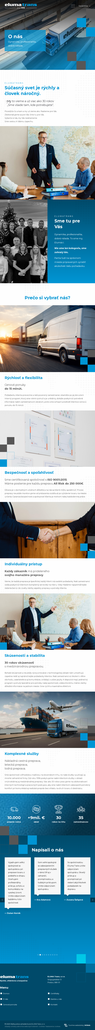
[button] (38, 954)
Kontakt (53, 1005)
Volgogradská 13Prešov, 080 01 (56, 980)
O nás (5, 999)
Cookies (42, 1026)
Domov (6, 994)
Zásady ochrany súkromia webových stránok (21, 1026)
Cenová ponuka (10, 1005)
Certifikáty (54, 994)
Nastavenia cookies (53, 1026)
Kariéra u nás (56, 999)
